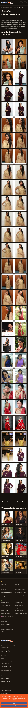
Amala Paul (3, 584)
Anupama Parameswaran (21, 613)
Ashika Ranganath (5, 613)
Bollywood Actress (5, 684)
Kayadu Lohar (4, 610)
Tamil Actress (4, 673)
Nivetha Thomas (19, 605)
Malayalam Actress (5, 681)
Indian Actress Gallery (6, 661)
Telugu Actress (5, 675)
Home (2, 7)
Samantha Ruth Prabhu (6, 592)
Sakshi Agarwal (4, 589)
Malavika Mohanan (19, 610)
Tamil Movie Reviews (6, 666)
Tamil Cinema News (6, 690)
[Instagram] (9, 651)
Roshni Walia (4, 619)
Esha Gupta (4, 621)
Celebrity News (5, 693)
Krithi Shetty (17, 584)
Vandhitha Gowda (5, 605)
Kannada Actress (8, 7)
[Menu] (21, 2)
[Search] (25, 2)
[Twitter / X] (6, 651)
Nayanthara (4, 587)
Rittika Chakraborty (19, 595)
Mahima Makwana (19, 587)
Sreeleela (3, 608)
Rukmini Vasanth (5, 602)
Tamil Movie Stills (5, 663)
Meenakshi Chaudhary (20, 589)
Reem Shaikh (4, 626)
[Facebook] (2, 651)
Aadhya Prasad (18, 608)
